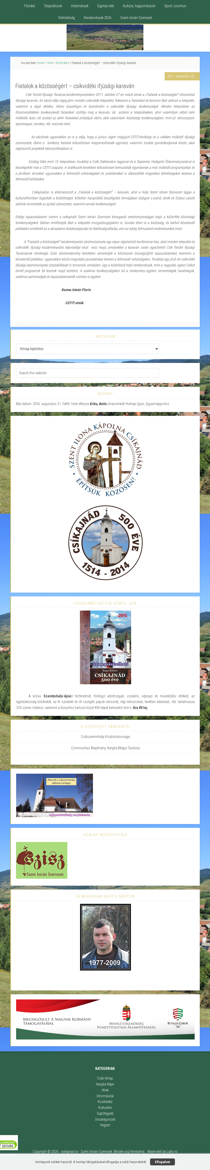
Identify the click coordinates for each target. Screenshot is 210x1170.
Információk (105, 1096)
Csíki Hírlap (105, 1078)
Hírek (105, 1090)
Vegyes (105, 1125)
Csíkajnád (105, 37)
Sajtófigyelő (105, 1113)
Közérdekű (105, 1102)
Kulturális (105, 1108)
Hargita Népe (105, 1084)
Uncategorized (105, 1119)
